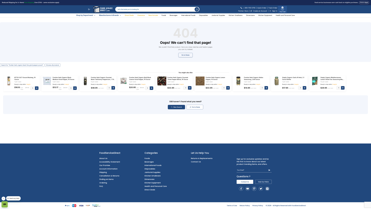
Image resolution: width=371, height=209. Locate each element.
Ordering (103, 183)
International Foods (188, 15)
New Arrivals (153, 15)
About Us (103, 158)
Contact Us (196, 162)
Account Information (108, 169)
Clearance (141, 15)
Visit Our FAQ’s (263, 182)
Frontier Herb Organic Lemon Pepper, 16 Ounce (215, 78)
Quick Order (261, 8)
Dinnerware (250, 15)
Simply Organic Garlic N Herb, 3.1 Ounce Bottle (293, 78)
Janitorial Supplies (218, 15)
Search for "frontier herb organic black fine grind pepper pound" (22, 65)
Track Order (272, 8)
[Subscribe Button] (269, 170)
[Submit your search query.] (197, 9)
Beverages (173, 15)
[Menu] (89, 9)
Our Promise (104, 165)
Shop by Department (84, 15)
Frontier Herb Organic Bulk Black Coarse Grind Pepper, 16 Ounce (140, 78)
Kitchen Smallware (235, 15)
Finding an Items (106, 179)
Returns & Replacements (201, 158)
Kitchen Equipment (265, 15)
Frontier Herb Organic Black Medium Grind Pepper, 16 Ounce (63, 78)
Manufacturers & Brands (109, 15)
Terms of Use (232, 205)
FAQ (101, 186)
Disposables (203, 15)
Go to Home (185, 55)
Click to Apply (364, 2)
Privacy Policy (257, 205)
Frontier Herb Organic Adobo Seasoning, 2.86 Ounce (253, 78)
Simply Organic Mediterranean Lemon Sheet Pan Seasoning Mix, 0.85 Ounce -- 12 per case (331, 78)
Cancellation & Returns (109, 176)
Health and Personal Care (285, 15)
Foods (164, 15)
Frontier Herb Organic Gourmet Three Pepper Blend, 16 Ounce (177, 78)
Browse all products (52, 65)
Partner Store (243, 11)
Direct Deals (129, 15)
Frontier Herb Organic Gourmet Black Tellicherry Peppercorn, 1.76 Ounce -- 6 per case (102, 78)
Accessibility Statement (109, 162)
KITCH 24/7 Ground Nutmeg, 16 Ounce (24, 78)
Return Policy (245, 205)
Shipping (103, 172)
